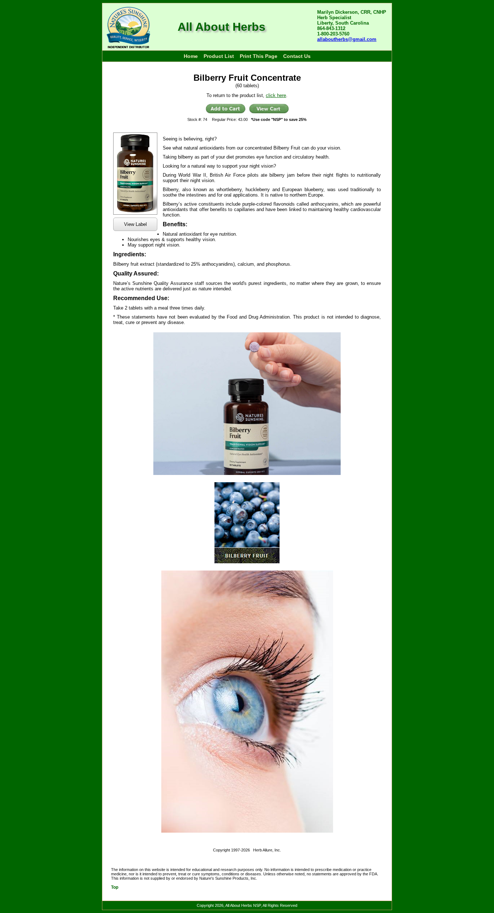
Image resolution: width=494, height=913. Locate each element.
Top (114, 887)
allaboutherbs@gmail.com (346, 39)
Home (191, 56)
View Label (135, 224)
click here (276, 95)
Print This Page (258, 56)
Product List (219, 56)
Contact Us (297, 56)
